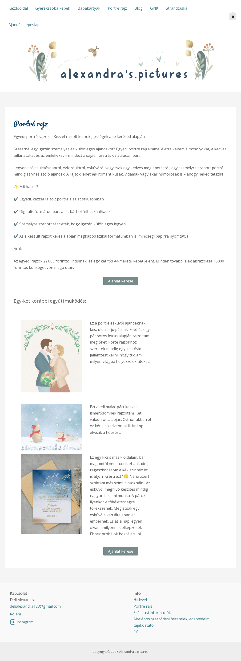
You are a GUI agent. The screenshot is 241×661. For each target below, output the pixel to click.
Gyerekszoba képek (52, 8)
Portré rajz (117, 8)
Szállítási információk (152, 612)
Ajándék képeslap (24, 24)
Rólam (15, 614)
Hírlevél (140, 599)
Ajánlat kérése (120, 281)
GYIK (154, 8)
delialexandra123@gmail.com (35, 606)
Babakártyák (89, 8)
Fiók (137, 631)
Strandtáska (176, 8)
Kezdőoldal (18, 8)
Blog (138, 8)
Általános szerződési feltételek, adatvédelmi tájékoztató (171, 622)
